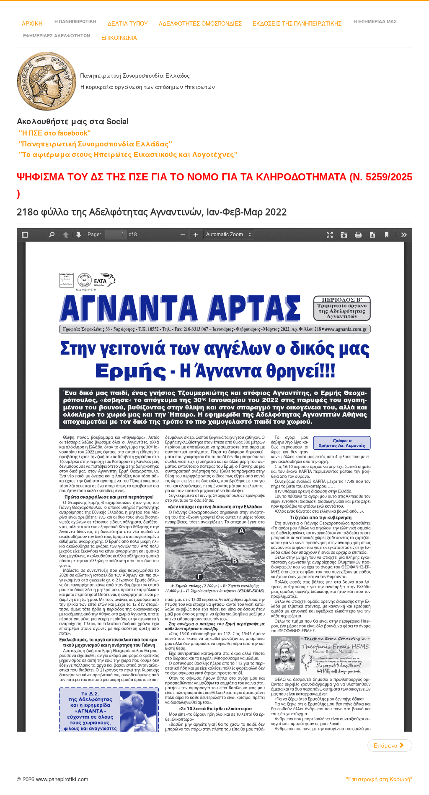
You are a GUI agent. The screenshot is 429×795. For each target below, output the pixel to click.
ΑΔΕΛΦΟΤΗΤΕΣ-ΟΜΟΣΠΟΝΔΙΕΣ (200, 23)
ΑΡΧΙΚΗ (32, 23)
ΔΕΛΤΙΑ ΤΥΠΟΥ (128, 23)
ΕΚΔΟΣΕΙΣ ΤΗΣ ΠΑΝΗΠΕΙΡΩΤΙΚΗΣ (297, 23)
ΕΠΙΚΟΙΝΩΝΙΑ (119, 38)
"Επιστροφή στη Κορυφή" (379, 779)
